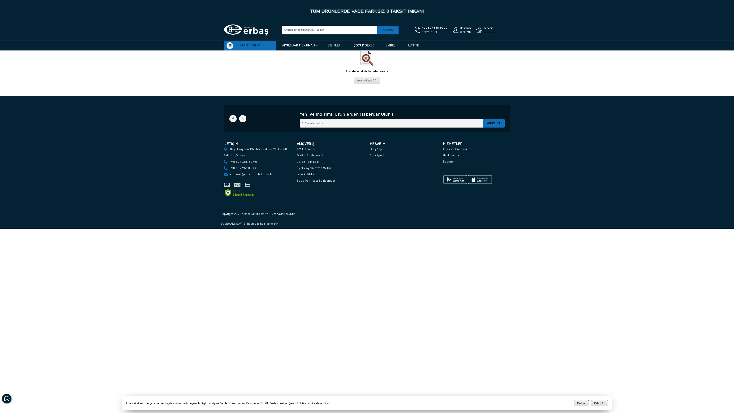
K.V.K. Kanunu (306, 149)
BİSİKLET (335, 45)
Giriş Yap (376, 149)
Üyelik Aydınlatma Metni (314, 168)
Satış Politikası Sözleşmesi (316, 180)
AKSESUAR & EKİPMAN (299, 45)
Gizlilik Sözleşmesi (310, 155)
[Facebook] (233, 118)
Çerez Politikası (308, 161)
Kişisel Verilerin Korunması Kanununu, (236, 403)
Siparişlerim (378, 155)
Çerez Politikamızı (299, 403)
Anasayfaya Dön (367, 80)
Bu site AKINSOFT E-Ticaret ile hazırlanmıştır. (249, 223)
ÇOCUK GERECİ (365, 45)
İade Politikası (307, 174)
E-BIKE (391, 45)
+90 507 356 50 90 (243, 161)
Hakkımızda (451, 155)
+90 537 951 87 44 (242, 168)
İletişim (448, 161)
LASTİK (414, 45)
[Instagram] (242, 118)
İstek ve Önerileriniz (457, 149)
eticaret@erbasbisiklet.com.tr (251, 174)
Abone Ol (494, 123)
